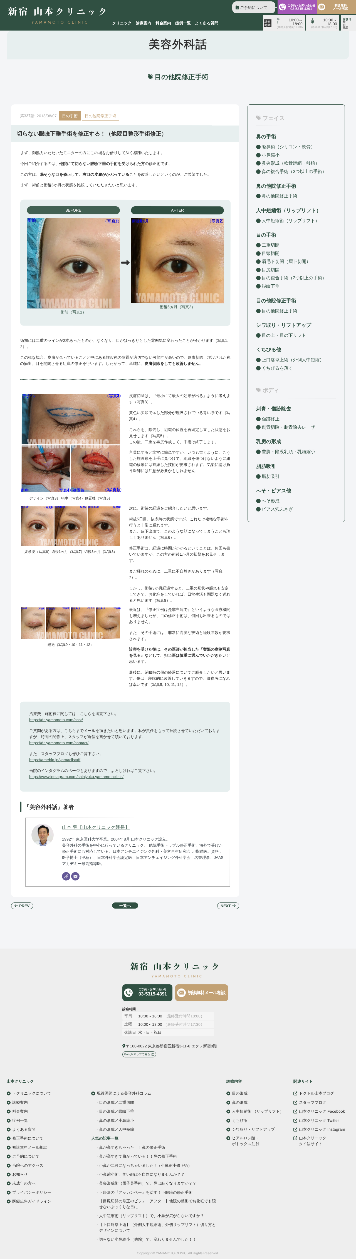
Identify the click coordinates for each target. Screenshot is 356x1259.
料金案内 (163, 23)
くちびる (240, 1120)
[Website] (66, 876)
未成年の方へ (24, 1183)
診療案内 (143, 23)
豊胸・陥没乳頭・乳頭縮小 (288, 451)
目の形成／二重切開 (116, 1102)
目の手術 (70, 116)
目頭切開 (271, 253)
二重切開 (271, 245)
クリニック (122, 23)
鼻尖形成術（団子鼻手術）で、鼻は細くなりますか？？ (147, 1183)
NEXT (226, 906)
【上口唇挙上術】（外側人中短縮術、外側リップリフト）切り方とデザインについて (157, 1227)
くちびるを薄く (277, 368)
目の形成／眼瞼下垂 (116, 1111)
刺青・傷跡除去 (273, 409)
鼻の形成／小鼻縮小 (116, 1120)
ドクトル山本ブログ (316, 1093)
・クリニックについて (31, 1093)
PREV (24, 906)
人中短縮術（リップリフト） (291, 220)
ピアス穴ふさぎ (277, 508)
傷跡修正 (271, 419)
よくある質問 (206, 23)
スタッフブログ (312, 1102)
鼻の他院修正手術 (279, 196)
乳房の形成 (268, 441)
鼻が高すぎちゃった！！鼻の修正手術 (132, 1147)
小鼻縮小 (271, 155)
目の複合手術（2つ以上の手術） (294, 277)
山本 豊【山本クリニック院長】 (96, 827)
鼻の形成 (240, 1102)
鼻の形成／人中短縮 (116, 1129)
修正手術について (27, 1138)
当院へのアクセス (27, 1165)
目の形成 (240, 1093)
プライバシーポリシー (31, 1192)
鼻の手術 (266, 136)
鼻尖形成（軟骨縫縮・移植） (291, 163)
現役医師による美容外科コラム (124, 1093)
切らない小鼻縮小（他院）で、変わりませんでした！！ (147, 1239)
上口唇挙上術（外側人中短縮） (293, 359)
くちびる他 (268, 349)
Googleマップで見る (137, 1054)
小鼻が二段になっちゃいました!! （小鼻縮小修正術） (145, 1165)
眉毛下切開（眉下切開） (286, 261)
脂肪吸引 (266, 466)
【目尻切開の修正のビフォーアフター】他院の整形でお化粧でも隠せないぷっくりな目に (157, 1204)
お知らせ (20, 1174)
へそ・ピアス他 (273, 490)
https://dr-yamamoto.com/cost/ (56, 720)
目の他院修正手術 (100, 116)
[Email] (75, 876)
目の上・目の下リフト (284, 335)
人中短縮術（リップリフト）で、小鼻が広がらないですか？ (151, 1215)
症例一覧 (183, 23)
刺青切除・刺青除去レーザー (291, 427)
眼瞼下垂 (271, 286)
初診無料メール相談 (340, 7)
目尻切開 (271, 269)
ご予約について (253, 7)
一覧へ (125, 905)
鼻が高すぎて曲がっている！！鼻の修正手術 (138, 1156)
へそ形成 (271, 500)
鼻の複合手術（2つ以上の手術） (294, 171)
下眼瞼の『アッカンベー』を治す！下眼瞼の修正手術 (145, 1192)
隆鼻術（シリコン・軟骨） (288, 146)
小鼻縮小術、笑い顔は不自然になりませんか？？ (142, 1174)
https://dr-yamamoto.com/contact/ (58, 743)
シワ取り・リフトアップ (283, 325)
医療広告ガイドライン (31, 1201)
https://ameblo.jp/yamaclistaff (54, 759)
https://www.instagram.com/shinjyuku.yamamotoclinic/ (76, 776)
